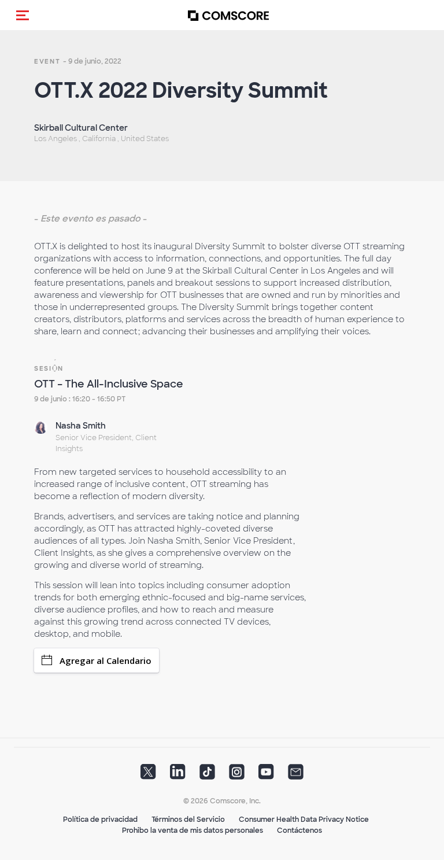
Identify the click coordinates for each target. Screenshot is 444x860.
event (47, 61)
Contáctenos (299, 830)
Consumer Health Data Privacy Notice (304, 819)
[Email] (296, 775)
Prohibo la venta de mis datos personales (192, 830)
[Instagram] (237, 775)
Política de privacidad (100, 819)
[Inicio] (228, 15)
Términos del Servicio (188, 819)
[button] (22, 15)
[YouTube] (266, 775)
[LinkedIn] (178, 775)
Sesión (49, 368)
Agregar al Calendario (105, 660)
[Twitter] (148, 775)
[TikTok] (207, 775)
